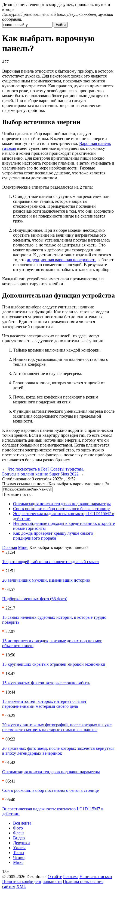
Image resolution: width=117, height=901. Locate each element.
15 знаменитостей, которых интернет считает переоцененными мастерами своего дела (44, 704)
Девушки (21, 842)
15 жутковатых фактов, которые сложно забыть (46, 682)
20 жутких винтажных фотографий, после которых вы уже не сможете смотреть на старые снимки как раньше (57, 727)
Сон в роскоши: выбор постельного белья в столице (61, 508)
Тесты (18, 852)
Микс (23, 547)
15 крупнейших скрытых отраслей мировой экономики (53, 664)
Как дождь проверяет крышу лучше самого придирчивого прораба (53, 535)
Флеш (18, 833)
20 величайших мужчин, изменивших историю (46, 580)
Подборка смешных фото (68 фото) (34, 598)
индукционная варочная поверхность (61, 259)
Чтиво (18, 857)
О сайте (55, 876)
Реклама (70, 876)
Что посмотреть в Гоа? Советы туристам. (46, 469)
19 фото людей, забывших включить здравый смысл (50, 561)
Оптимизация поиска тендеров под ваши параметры (62, 503)
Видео (19, 837)
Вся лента (22, 823)
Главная (9, 547)
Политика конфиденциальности (32, 881)
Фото (18, 828)
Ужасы (19, 847)
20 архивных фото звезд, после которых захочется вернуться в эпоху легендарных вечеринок (58, 751)
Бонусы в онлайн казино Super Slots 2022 (40, 474)
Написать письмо (95, 876)
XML (21, 886)
